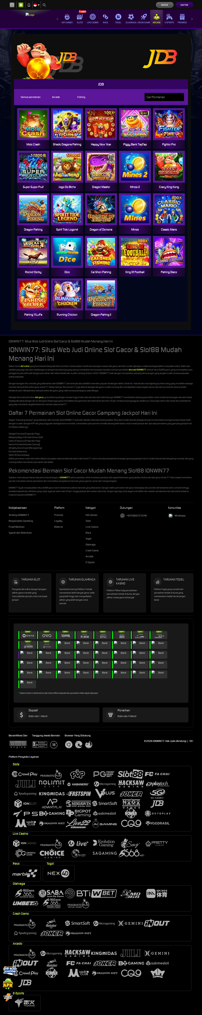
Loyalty (58, 521)
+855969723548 (136, 515)
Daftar (184, 5)
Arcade (157, 22)
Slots (80, 22)
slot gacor (39, 397)
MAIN (36, 124)
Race (105, 22)
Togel (118, 22)
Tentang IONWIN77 (19, 515)
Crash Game (143, 22)
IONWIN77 (64, 477)
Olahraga (131, 22)
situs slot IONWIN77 (137, 369)
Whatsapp (180, 515)
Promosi (182, 22)
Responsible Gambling (21, 521)
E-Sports (169, 22)
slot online (25, 366)
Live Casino (92, 22)
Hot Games (67, 22)
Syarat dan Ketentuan (20, 532)
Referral (58, 526)
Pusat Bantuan (16, 526)
